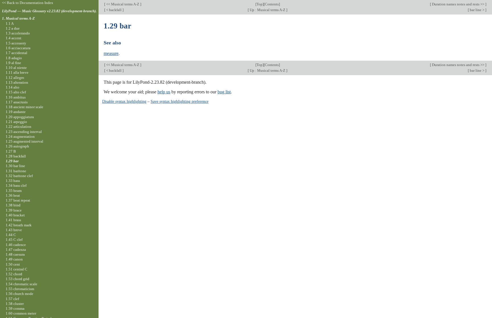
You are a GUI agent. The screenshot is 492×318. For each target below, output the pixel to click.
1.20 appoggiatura (20, 117)
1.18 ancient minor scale (24, 107)
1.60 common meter (21, 313)
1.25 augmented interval (24, 141)
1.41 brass (13, 220)
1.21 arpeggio (16, 122)
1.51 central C (16, 269)
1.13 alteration (17, 82)
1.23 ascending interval (24, 132)
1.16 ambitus (16, 97)
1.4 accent (13, 38)
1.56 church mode (19, 294)
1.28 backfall (16, 156)
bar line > (477, 10)
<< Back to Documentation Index (27, 3)
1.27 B (11, 151)
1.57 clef (12, 299)
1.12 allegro (15, 77)
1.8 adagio (14, 58)
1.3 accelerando (18, 33)
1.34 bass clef (16, 185)
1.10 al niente (16, 67)
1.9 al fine (13, 63)
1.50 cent (13, 264)
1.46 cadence (16, 245)
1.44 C (11, 235)
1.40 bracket (15, 215)
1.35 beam (14, 190)
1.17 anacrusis (17, 102)
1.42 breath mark (19, 225)
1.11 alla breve (17, 72)
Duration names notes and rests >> (458, 4)
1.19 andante (16, 112)
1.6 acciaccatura (18, 48)
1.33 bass (13, 181)
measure (111, 53)
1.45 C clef (14, 239)
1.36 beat (13, 195)
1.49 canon (14, 259)
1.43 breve (14, 230)
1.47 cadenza (16, 249)
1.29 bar (12, 161)
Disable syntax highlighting (124, 101)
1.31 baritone (16, 171)
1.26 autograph (17, 146)
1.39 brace (14, 210)
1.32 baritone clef (19, 176)
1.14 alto (12, 87)
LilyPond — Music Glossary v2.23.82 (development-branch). (49, 11)
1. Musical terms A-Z (18, 18)
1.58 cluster (15, 303)
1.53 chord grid (17, 279)
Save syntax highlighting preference (179, 101)
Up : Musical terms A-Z (267, 10)
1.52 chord (14, 274)
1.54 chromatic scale (21, 284)
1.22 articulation (18, 126)
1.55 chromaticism (20, 289)
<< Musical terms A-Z (122, 4)
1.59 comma (15, 308)
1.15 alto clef (16, 92)
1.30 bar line (15, 166)
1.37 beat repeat (18, 200)
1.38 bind (13, 205)
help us (163, 91)
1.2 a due (13, 28)
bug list (224, 91)
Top (260, 4)
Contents (272, 4)
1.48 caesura (15, 254)
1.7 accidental (16, 53)
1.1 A (10, 23)
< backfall (113, 10)
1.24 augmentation (20, 136)
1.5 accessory (16, 43)
